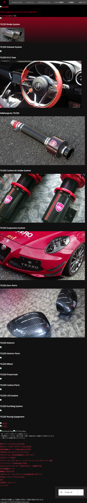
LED (1, 479)
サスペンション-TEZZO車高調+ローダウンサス (17, 455)
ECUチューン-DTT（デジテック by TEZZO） (16, 446)
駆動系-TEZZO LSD (7, 471)
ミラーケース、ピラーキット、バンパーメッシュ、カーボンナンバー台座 (26, 460)
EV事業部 (71, 2)
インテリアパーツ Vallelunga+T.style (13, 463)
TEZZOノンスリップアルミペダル (12, 477)
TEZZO (4, 2)
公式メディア (82, 2)
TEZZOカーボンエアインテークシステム (14, 452)
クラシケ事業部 (58, 2)
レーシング (4, 485)
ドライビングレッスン (44, 2)
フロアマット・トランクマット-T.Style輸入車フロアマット (21, 474)
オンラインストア (17, 2)
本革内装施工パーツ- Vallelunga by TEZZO (15, 449)
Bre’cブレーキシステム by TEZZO (12, 444)
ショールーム (30, 2)
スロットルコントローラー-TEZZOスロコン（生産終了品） (21, 466)
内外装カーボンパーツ (8, 482)
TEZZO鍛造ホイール (7, 468)
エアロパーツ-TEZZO (7, 457)
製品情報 (5, 7)
